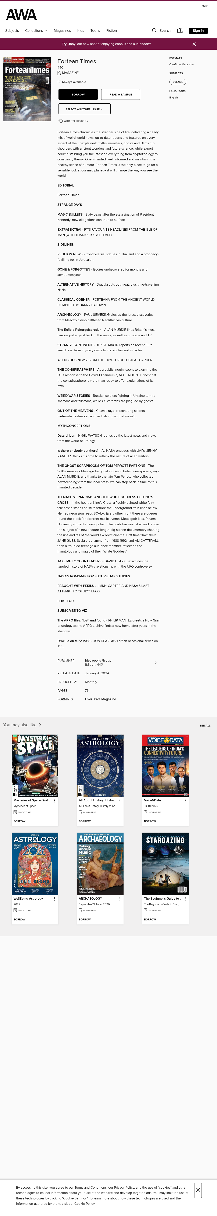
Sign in (198, 30)
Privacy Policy (124, 1187)
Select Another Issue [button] (83, 109)
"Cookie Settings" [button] (75, 1198)
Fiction (111, 30)
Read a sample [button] (121, 95)
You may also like (20, 725)
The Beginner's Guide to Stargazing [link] (163, 899)
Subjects (12, 30)
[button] (161, 31)
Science (178, 82)
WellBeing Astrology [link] (28, 899)
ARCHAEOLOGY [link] (90, 899)
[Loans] (180, 31)
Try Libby (68, 44)
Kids (80, 30)
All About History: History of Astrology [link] (98, 800)
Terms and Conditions (91, 1187)
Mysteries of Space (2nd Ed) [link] (33, 800)
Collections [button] (35, 30)
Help (204, 5)
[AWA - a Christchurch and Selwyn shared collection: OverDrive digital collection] (21, 14)
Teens (95, 30)
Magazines (62, 30)
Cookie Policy (84, 1204)
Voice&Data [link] (152, 800)
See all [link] (205, 726)
